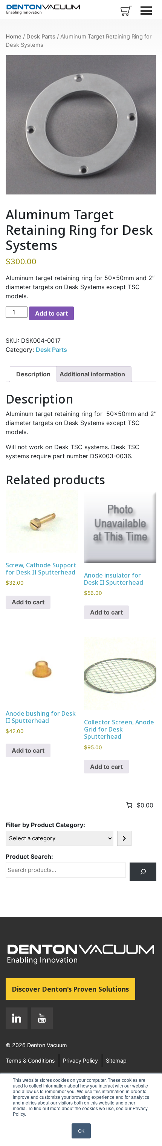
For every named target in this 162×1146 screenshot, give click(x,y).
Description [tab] (33, 374)
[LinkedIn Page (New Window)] (17, 1020)
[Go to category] (124, 838)
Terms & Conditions (30, 1060)
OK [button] (81, 1131)
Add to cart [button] (28, 602)
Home (13, 36)
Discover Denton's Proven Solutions (73, 989)
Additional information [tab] (92, 374)
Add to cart (51, 313)
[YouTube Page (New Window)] (40, 1020)
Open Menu (147, 10)
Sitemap (116, 1060)
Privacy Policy (80, 1060)
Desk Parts (40, 36)
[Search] (143, 872)
